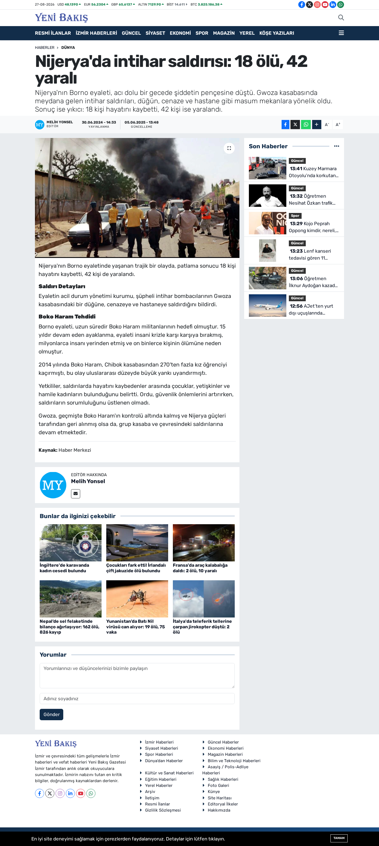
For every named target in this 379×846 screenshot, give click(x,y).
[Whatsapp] (90, 793)
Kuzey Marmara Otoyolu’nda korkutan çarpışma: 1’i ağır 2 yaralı (313, 172)
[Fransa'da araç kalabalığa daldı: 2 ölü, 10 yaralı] (204, 542)
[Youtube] (80, 793)
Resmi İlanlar (157, 804)
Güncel (297, 161)
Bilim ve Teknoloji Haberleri (234, 760)
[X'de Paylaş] (295, 124)
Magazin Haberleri (225, 754)
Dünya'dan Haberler (164, 760)
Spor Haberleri (159, 754)
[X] (49, 793)
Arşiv (150, 791)
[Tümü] (336, 146)
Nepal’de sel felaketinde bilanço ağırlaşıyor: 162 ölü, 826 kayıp (69, 626)
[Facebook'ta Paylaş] (285, 124)
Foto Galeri (218, 785)
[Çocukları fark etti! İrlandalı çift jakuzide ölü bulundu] (137, 542)
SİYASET (155, 33)
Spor (295, 216)
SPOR (202, 33)
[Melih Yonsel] (53, 484)
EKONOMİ (180, 33)
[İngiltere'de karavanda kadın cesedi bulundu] (71, 542)
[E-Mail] (75, 493)
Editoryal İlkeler (223, 804)
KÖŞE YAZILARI (276, 33)
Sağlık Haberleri (223, 779)
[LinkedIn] (70, 793)
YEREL (247, 33)
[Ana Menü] (341, 33)
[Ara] (341, 18)
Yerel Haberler (159, 785)
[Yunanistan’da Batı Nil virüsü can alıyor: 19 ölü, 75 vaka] (137, 598)
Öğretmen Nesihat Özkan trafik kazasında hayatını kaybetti (311, 200)
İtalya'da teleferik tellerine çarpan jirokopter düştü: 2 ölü (202, 626)
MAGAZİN (224, 33)
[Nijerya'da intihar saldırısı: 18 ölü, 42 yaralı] (137, 198)
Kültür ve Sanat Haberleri (169, 772)
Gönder (52, 714)
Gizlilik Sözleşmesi (163, 810)
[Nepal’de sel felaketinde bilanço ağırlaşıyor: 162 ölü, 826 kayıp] (71, 598)
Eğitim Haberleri (160, 779)
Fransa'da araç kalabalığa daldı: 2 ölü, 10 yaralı (200, 568)
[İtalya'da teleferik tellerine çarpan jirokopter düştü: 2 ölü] (204, 598)
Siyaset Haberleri (161, 748)
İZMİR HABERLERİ (96, 33)
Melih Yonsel (88, 481)
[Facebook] (39, 793)
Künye (214, 791)
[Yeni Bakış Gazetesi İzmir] (61, 17)
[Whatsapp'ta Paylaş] (306, 124)
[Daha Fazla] (316, 124)
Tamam (339, 838)
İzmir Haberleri (159, 742)
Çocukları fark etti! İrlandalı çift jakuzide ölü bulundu (136, 568)
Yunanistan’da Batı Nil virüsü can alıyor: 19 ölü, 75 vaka (135, 626)
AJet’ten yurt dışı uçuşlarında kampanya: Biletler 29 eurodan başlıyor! (312, 310)
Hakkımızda (219, 810)
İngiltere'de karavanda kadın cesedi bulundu (64, 568)
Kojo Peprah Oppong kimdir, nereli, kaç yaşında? (312, 227)
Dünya (68, 47)
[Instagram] (60, 793)
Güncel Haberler (223, 742)
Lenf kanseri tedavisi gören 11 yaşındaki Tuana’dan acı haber (314, 255)
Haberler (44, 47)
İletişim (152, 797)
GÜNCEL (131, 33)
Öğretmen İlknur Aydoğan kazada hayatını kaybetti (313, 282)
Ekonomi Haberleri (226, 748)
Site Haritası (220, 797)
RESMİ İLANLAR (53, 33)
